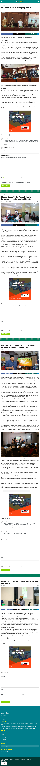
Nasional (5, 342)
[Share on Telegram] (38, 34)
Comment (3, 159)
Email (2, 177)
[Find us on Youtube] (5, 761)
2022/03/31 (3, 349)
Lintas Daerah (6, 5)
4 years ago (17, 138)
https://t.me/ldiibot (4, 752)
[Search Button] (38, 1)
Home (2, 5)
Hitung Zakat (3, 737)
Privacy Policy (3, 739)
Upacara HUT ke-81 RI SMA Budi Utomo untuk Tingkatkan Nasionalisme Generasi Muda (16, 726)
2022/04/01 (3, 9)
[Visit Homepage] (20, 1)
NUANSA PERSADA (4, 740)
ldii (20, 491)
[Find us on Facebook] (1, 761)
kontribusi (16, 491)
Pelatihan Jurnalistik (25, 491)
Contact (2, 734)
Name (2, 173)
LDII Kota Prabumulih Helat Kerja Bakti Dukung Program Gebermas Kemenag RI (15, 728)
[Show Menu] (1, 1)
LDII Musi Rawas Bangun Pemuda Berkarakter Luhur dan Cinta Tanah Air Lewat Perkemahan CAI (17, 723)
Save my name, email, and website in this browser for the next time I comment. (16, 182)
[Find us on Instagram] (4, 761)
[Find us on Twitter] (2, 761)
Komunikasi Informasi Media (9, 491)
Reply (6, 144)
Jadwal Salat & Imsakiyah (5, 736)
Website (22, 177)
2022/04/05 (3, 201)
